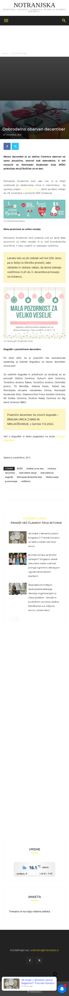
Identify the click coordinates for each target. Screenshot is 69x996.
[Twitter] (15, 146)
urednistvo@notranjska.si (44, 950)
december (10, 472)
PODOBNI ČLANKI (35, 518)
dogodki (9, 477)
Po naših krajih (19, 53)
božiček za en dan (35, 468)
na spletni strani (31, 189)
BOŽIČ (20, 468)
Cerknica (52, 468)
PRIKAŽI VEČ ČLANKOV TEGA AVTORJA (36, 522)
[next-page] (17, 619)
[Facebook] (7, 146)
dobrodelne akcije (28, 472)
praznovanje (11, 481)
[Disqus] (34, 680)
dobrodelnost (47, 472)
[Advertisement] (34, 78)
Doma (5, 53)
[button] (6, 20)
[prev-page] (11, 619)
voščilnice (25, 481)
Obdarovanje (52, 477)
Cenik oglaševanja (34, 985)
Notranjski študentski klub (29, 477)
